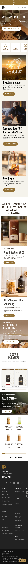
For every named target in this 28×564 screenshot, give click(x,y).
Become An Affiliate (18, 517)
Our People (5, 491)
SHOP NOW (9, 315)
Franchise (18, 520)
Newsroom (5, 494)
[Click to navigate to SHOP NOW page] (14, 163)
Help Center (5, 530)
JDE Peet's (4, 517)
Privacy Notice (5, 553)
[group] (14, 2)
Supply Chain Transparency (6, 500)
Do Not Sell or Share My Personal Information (12, 555)
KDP (3, 519)
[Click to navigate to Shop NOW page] (14, 67)
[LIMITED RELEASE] (14, 231)
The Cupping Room (20, 539)
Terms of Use (5, 556)
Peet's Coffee (6, 514)
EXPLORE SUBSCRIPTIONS (11, 28)
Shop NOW (9, 263)
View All (7, 411)
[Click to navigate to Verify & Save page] (14, 113)
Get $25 (17, 504)
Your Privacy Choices (13, 556)
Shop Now (14, 4)
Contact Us (5, 527)
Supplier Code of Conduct (7, 505)
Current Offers (19, 501)
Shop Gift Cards (19, 491)
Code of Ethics (6, 497)
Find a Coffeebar (13, 457)
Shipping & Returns (7, 533)
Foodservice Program (18, 512)
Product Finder (19, 530)
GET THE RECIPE (11, 342)
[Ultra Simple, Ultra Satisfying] (14, 282)
